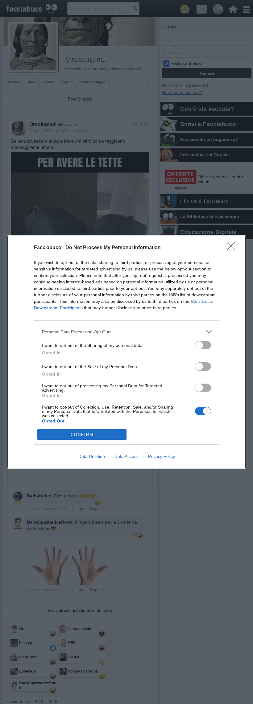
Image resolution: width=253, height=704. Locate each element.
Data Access (126, 456)
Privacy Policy (161, 456)
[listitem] (126, 331)
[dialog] (126, 352)
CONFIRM (82, 434)
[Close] (233, 248)
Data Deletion (91, 456)
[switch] (203, 345)
